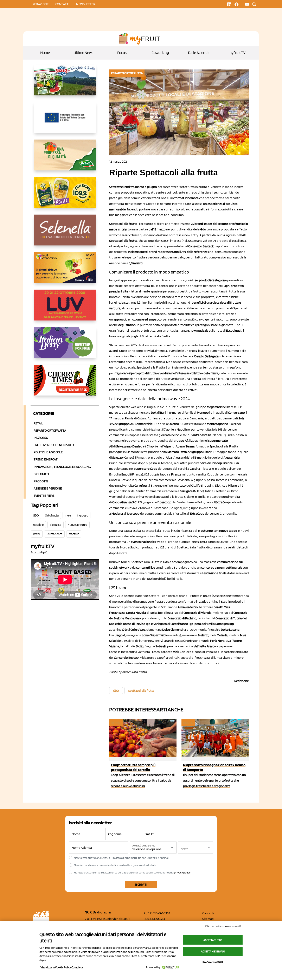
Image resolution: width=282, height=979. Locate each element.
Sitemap (208, 919)
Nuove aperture (77, 525)
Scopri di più (39, 552)
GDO (36, 515)
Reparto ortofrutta (50, 430)
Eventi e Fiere (44, 496)
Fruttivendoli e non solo (54, 445)
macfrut (74, 534)
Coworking (160, 52)
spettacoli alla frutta (141, 691)
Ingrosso (41, 438)
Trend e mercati (46, 459)
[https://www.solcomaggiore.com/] (65, 121)
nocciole (38, 525)
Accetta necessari (213, 951)
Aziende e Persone (48, 488)
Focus (122, 52)
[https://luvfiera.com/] (65, 308)
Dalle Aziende (198, 52)
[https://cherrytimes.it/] (65, 383)
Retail (38, 423)
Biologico (41, 474)
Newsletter (85, 4)
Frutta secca (54, 534)
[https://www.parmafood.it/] (65, 196)
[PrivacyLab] (169, 967)
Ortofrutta (52, 515)
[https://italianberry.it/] (65, 346)
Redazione (40, 4)
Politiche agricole (48, 452)
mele (68, 515)
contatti (62, 4)
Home (45, 52)
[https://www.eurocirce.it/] (65, 83)
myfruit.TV (237, 52)
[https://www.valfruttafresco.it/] (65, 158)
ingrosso (82, 515)
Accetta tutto (212, 940)
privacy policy (182, 872)
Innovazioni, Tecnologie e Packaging (62, 467)
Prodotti (41, 481)
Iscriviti (141, 884)
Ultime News (83, 52)
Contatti (208, 913)
